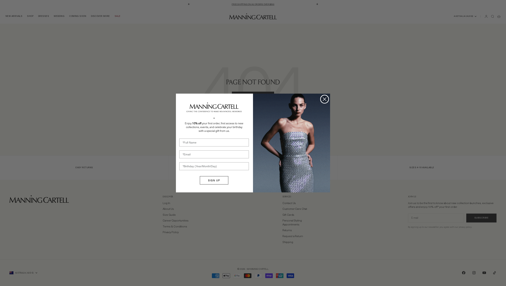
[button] (214, 107)
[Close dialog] (325, 99)
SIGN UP (214, 180)
